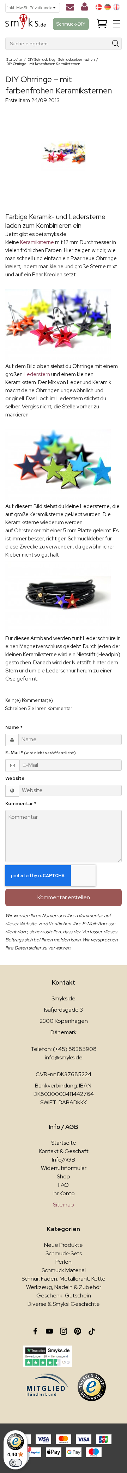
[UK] (116, 7)
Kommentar (20, 804)
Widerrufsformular (63, 1168)
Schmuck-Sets (64, 1253)
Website (15, 778)
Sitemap (63, 1204)
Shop (63, 1176)
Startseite (63, 1142)
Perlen (63, 1261)
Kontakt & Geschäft (64, 1151)
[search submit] (116, 44)
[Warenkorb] (102, 24)
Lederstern (37, 374)
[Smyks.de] (25, 24)
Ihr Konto (64, 1193)
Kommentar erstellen (63, 897)
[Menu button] (116, 24)
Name (14, 727)
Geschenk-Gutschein (63, 1295)
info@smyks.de (64, 1057)
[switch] (15, 1463)
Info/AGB (63, 1159)
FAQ (63, 1185)
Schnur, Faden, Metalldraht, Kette (63, 1278)
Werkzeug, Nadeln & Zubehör (63, 1287)
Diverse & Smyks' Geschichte (64, 1304)
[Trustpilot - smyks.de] (47, 1356)
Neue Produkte (63, 1245)
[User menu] (84, 8)
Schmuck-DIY (70, 24)
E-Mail (40, 753)
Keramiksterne (37, 242)
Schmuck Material (64, 1270)
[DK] (98, 7)
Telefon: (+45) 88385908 (64, 1049)
